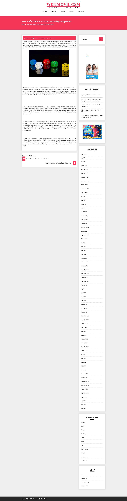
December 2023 (84, 270)
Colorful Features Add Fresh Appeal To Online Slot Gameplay (91, 105)
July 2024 (83, 243)
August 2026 (84, 154)
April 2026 (83, 162)
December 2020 (84, 381)
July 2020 (83, 401)
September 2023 (85, 281)
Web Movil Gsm (63, 4)
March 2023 (84, 304)
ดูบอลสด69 (61, 107)
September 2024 (85, 235)
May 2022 (83, 331)
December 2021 (84, 347)
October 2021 (84, 351)
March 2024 (84, 258)
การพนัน (63, 11)
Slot (82, 445)
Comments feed (85, 482)
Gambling (53, 11)
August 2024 (84, 239)
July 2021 (83, 354)
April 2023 (83, 300)
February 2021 (84, 374)
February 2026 (84, 169)
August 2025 (84, 192)
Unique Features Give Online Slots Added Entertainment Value (90, 111)
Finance (83, 430)
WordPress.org (84, 486)
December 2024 (84, 223)
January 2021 (84, 377)
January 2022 (84, 343)
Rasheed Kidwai (28, 38)
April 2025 (83, 208)
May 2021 (83, 362)
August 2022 (84, 327)
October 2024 (84, 231)
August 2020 (84, 397)
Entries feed (84, 478)
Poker (82, 441)
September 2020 (85, 393)
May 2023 (83, 297)
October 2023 (84, 277)
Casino (44, 38)
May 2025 (83, 204)
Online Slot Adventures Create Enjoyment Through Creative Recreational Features (91, 100)
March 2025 (84, 212)
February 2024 (84, 262)
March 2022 (84, 335)
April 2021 (83, 366)
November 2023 (85, 273)
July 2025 (83, 196)
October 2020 (84, 389)
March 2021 (84, 370)
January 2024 (84, 266)
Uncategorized (84, 449)
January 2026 (84, 173)
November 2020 (85, 385)
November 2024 (85, 227)
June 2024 (83, 246)
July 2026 (83, 158)
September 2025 (85, 189)
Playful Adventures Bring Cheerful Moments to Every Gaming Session (92, 116)
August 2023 (84, 285)
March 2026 (84, 165)
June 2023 (83, 293)
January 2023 (84, 312)
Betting (83, 422)
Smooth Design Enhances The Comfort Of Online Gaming (91, 94)
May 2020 (83, 408)
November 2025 (85, 181)
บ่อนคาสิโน (44, 11)
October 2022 (84, 324)
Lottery (71, 11)
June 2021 (83, 358)
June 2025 (83, 200)
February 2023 (84, 308)
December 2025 (84, 177)
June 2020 (83, 404)
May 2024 (83, 250)
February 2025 (84, 216)
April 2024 (83, 254)
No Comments (52, 38)
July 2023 (83, 289)
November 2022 (85, 320)
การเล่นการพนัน (81, 11)
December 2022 (84, 316)
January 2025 (84, 219)
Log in (82, 474)
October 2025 (84, 185)
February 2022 (84, 339)
